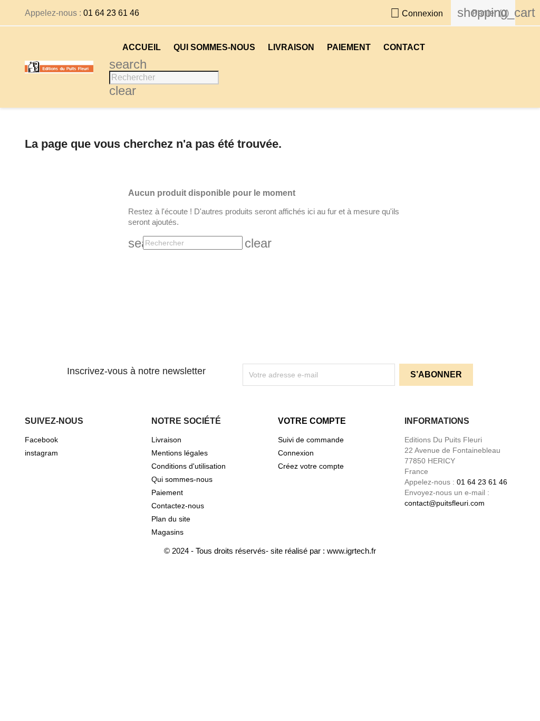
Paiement (349, 47)
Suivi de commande (311, 439)
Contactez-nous (177, 505)
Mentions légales (179, 453)
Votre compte (312, 420)
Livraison (291, 47)
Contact (404, 47)
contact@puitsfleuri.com (444, 503)
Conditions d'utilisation (188, 466)
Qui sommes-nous (214, 47)
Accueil (141, 47)
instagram (41, 453)
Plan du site (170, 519)
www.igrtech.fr (351, 550)
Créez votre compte (311, 466)
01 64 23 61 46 (111, 12)
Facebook (41, 439)
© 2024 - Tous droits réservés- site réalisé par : (245, 550)
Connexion (296, 453)
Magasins (167, 532)
